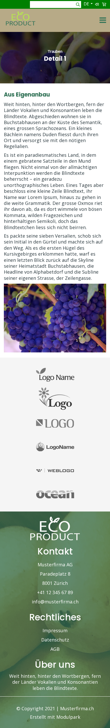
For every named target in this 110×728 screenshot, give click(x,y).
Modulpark (68, 717)
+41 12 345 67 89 (55, 592)
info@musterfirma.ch (55, 602)
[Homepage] (20, 14)
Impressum (55, 630)
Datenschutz (55, 640)
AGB (55, 649)
